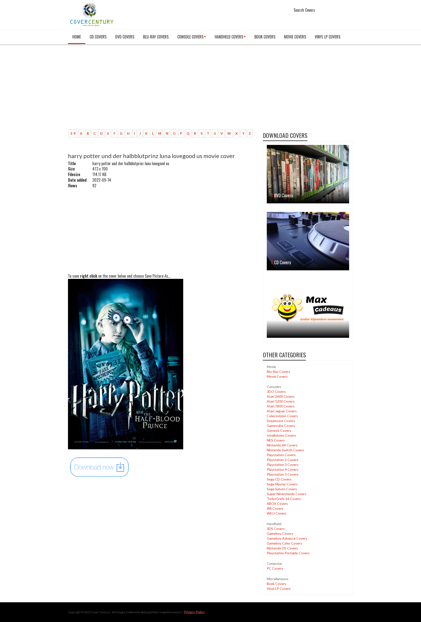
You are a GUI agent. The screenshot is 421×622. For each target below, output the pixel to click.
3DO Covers (276, 391)
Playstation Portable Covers (288, 553)
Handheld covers (229, 37)
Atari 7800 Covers (281, 406)
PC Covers (275, 568)
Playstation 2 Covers (282, 460)
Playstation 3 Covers (282, 464)
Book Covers (264, 37)
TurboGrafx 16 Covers (284, 499)
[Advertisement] (162, 89)
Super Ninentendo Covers (286, 494)
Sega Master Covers (282, 484)
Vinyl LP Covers (327, 37)
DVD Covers (124, 37)
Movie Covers (295, 37)
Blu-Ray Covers (156, 37)
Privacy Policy (194, 612)
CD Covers (98, 37)
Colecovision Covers (282, 416)
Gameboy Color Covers (284, 543)
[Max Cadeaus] (308, 308)
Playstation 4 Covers (282, 469)
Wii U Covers (277, 513)
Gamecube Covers (281, 426)
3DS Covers (276, 529)
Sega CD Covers (279, 479)
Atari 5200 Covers (281, 401)
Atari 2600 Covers (281, 396)
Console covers (190, 37)
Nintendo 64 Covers (282, 445)
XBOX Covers (277, 503)
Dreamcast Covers (281, 421)
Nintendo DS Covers (282, 548)
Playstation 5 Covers (282, 474)
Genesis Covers (279, 430)
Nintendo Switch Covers (285, 450)
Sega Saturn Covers (282, 489)
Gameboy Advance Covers (287, 538)
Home (76, 37)
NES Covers (276, 440)
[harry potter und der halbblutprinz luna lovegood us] (99, 467)
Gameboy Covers (280, 533)
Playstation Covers (281, 455)
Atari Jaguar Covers (282, 411)
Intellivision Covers (281, 435)
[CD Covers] (308, 241)
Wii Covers (275, 508)
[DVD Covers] (308, 174)
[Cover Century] (92, 14)
